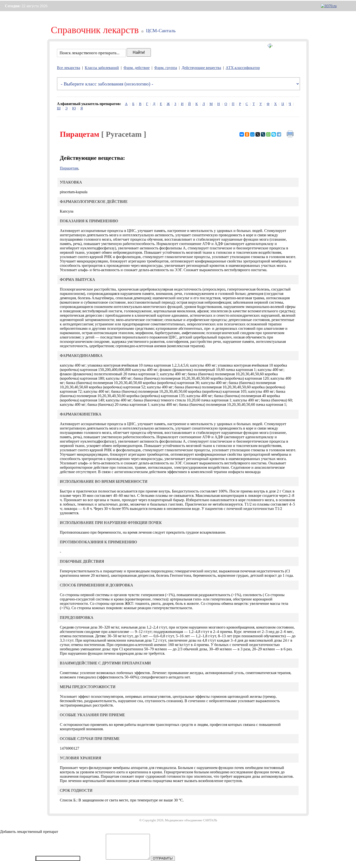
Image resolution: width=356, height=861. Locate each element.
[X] (257, 134)
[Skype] (273, 134)
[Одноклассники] (247, 134)
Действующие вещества (201, 68)
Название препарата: (17, 858)
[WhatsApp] (268, 134)
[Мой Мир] (252, 134)
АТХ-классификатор (243, 68)
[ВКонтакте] (242, 134)
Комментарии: (93, 858)
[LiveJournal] (263, 134)
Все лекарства (68, 68)
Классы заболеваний (102, 68)
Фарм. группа (165, 68)
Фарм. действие (137, 68)
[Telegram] (279, 134)
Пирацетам (69, 168)
